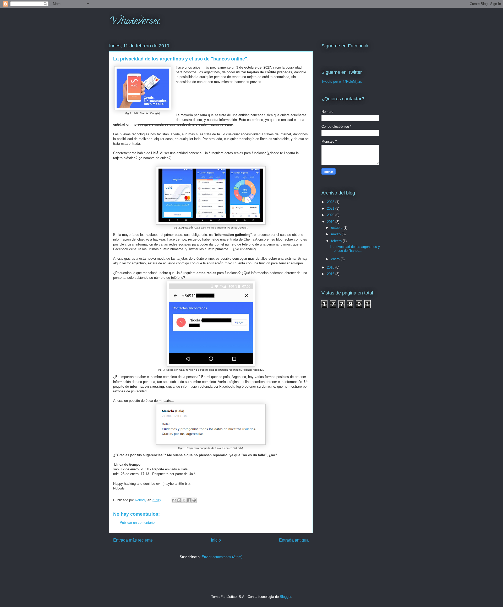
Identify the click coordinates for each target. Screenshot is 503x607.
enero (336, 259)
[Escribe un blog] (179, 500)
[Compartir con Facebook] (189, 500)
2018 (331, 267)
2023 (331, 202)
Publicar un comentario (137, 523)
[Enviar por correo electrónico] (174, 500)
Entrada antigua (294, 540)
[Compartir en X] (184, 500)
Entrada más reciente (133, 540)
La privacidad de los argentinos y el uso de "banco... (355, 249)
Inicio (216, 540)
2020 (331, 215)
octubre (337, 228)
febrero (337, 241)
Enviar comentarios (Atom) (222, 557)
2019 (331, 222)
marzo (336, 234)
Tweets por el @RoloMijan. (341, 81)
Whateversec (134, 22)
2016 (331, 274)
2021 (331, 208)
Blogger (285, 597)
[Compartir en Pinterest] (194, 500)
